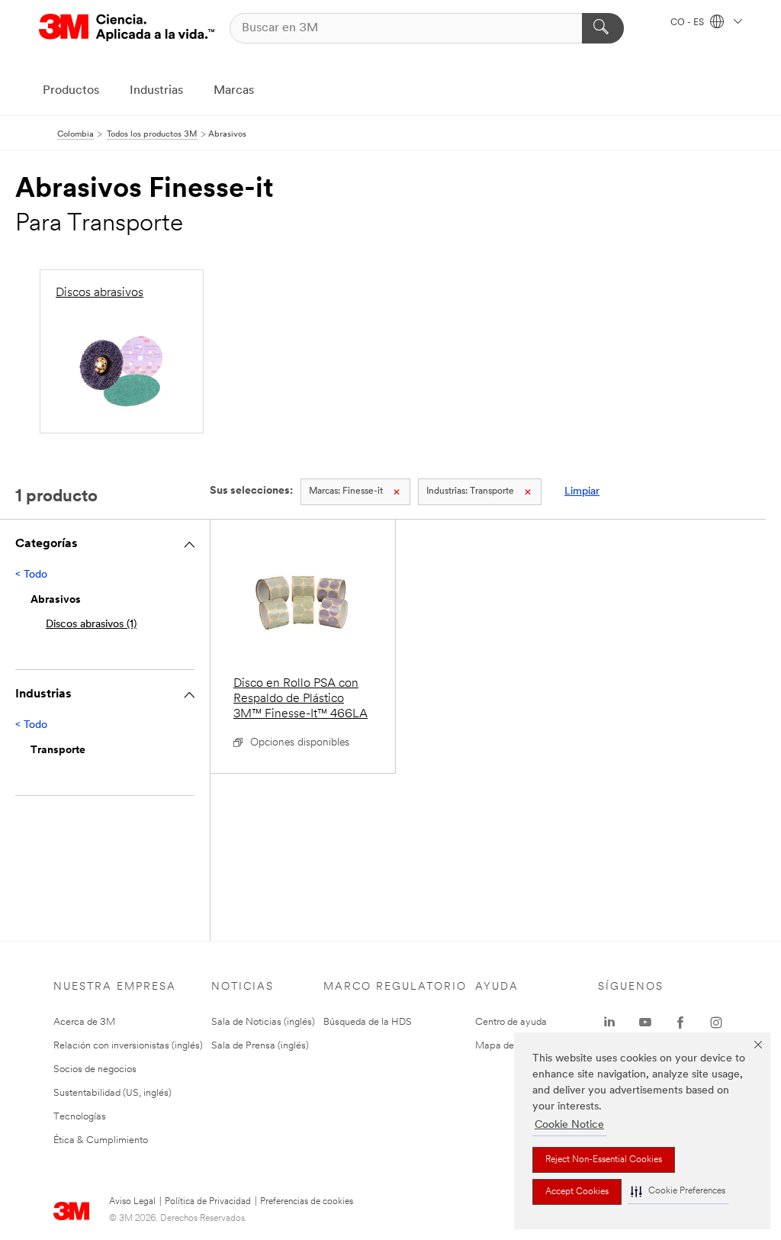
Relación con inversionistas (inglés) (128, 1046)
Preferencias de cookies (306, 1201)
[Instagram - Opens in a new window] (716, 1022)
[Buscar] (603, 28)
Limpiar (581, 492)
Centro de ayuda (511, 1022)
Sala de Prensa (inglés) (260, 1046)
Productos (71, 91)
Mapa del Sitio (506, 1046)
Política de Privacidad (208, 1201)
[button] (678, 1191)
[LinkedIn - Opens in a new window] (609, 1022)
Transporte (470, 491)
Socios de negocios (95, 1069)
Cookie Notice (569, 1125)
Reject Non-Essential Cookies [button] (603, 1159)
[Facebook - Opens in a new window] (680, 1022)
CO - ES (688, 22)
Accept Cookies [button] (577, 1192)
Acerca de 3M (84, 1022)
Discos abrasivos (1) (91, 624)
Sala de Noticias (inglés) (263, 1022)
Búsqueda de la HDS (367, 1022)
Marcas (234, 91)
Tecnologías (79, 1117)
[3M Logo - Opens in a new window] (126, 27)
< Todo (31, 575)
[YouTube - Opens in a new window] (645, 1022)
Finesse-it (346, 491)
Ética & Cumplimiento (100, 1140)
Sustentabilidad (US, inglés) (112, 1093)
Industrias (156, 91)
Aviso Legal (132, 1201)
